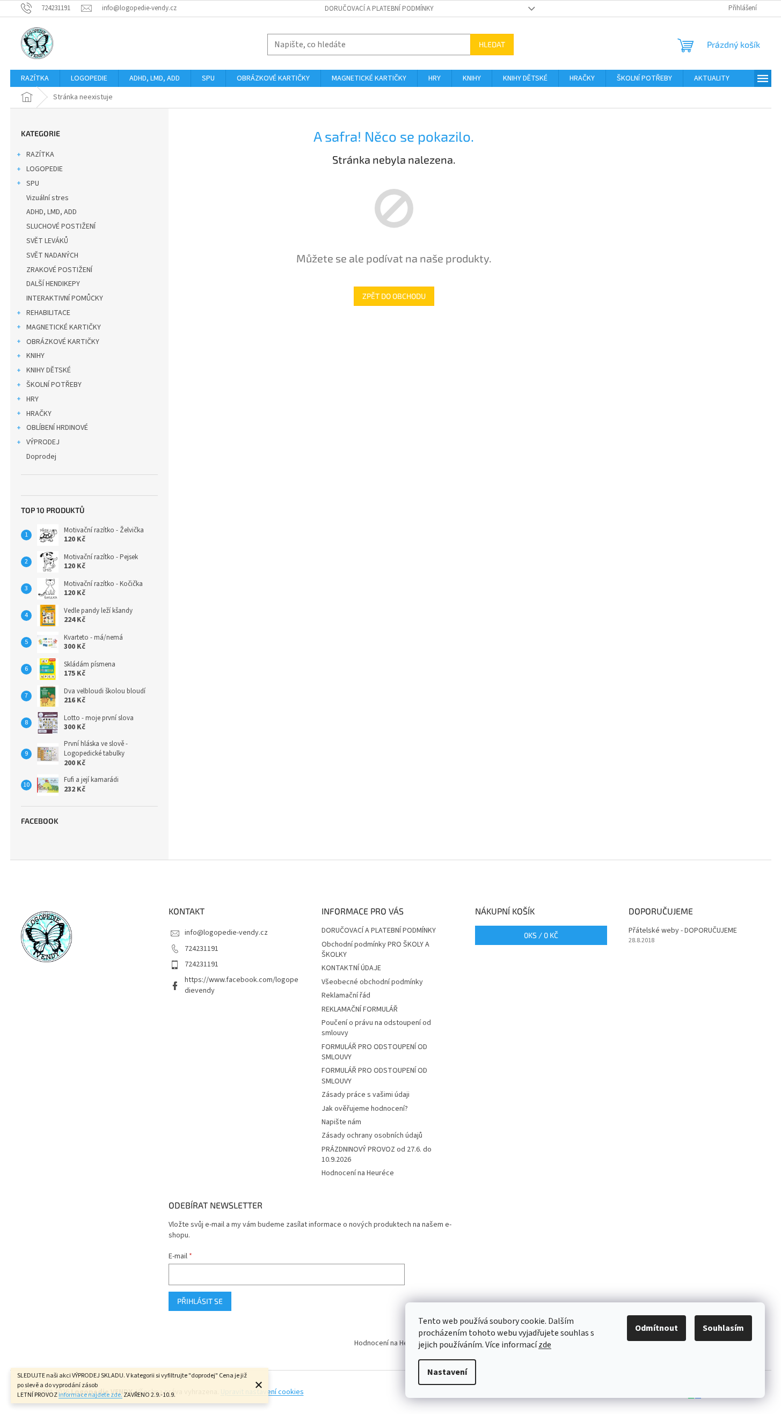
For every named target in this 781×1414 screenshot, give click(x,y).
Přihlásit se (200, 1301)
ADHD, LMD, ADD (51, 212)
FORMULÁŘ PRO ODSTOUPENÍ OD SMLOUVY (374, 1052)
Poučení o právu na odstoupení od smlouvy (376, 1027)
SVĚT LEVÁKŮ (47, 241)
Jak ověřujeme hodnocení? (365, 1108)
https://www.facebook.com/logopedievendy (241, 985)
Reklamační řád (346, 995)
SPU (32, 183)
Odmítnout (656, 1328)
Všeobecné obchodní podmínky (372, 982)
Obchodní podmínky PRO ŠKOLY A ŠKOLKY (375, 949)
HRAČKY (39, 413)
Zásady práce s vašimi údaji (366, 1094)
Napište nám (341, 1122)
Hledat (492, 44)
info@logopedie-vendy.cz (226, 932)
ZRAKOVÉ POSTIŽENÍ (59, 270)
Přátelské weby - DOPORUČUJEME (683, 931)
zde (544, 1345)
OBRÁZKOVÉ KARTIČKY (62, 341)
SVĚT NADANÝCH (52, 255)
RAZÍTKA (40, 154)
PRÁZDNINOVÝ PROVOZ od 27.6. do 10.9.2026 (377, 1154)
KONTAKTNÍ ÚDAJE (351, 968)
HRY (32, 399)
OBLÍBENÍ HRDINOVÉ (57, 427)
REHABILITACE (48, 312)
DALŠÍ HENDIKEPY (53, 284)
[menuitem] (35, 78)
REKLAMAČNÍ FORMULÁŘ (360, 1009)
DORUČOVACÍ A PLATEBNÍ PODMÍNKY (379, 8)
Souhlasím (723, 1328)
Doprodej (41, 456)
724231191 (201, 948)
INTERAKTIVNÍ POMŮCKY (64, 298)
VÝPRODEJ (43, 442)
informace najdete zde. (90, 1395)
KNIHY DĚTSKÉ (48, 370)
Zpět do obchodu (394, 296)
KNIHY (35, 355)
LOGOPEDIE (44, 169)
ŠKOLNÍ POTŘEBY (54, 384)
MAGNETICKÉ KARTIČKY (63, 327)
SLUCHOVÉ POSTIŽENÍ (61, 226)
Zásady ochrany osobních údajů (372, 1135)
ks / (541, 935)
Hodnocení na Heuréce (358, 1173)
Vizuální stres (47, 198)
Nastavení (447, 1372)
